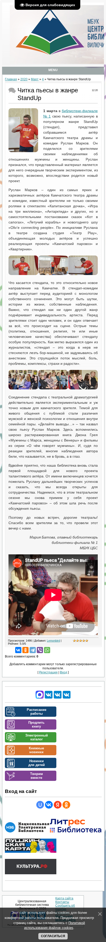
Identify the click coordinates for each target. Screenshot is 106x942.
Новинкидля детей (36, 763)
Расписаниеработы (36, 711)
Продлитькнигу (36, 724)
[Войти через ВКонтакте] (49, 805)
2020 (24, 79)
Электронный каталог (36, 737)
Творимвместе (36, 776)
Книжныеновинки (36, 750)
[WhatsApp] (47, 650)
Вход (63, 672)
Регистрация (48, 672)
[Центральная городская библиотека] (49, 698)
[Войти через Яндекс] (57, 805)
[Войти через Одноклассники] (66, 805)
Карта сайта (64, 898)
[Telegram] (33, 650)
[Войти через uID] (40, 805)
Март (35, 79)
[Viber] (40, 650)
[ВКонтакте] (18, 650)
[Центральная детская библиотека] (67, 698)
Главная (11, 79)
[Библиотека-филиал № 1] (58, 698)
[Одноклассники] (25, 650)
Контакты (62, 902)
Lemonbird (53, 640)
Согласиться (53, 936)
